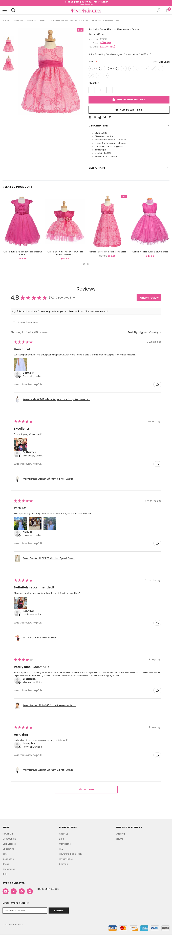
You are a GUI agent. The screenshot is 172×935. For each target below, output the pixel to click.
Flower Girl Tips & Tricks (70, 853)
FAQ (61, 848)
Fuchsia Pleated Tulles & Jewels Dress (150, 251)
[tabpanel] (22, 228)
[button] (74, 298)
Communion (9, 838)
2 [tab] (88, 264)
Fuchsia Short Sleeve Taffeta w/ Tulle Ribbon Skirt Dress (65, 253)
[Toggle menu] (5, 10)
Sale (5, 874)
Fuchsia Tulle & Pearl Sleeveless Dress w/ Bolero (22, 253)
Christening (8, 848)
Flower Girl (8, 833)
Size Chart (164, 61)
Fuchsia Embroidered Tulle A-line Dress (107, 251)
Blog (61, 838)
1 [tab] (84, 264)
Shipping (120, 833)
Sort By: (132, 332)
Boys (5, 853)
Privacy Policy (66, 859)
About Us (63, 833)
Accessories (9, 869)
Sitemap (63, 864)
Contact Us (65, 843)
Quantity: (94, 83)
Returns (119, 838)
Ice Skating (8, 859)
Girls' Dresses (9, 843)
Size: (92, 61)
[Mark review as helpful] (157, 384)
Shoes (6, 864)
